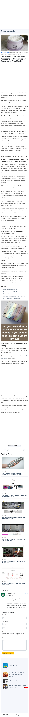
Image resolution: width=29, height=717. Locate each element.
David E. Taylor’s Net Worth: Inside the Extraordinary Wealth (16, 674)
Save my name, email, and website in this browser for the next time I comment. (13, 634)
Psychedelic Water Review (10, 289)
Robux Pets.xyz (13, 665)
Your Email (5, 621)
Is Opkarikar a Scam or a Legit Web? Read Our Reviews (13, 584)
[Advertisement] (14, 14)
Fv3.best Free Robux (14, 681)
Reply (26, 593)
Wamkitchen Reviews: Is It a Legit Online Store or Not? (13, 562)
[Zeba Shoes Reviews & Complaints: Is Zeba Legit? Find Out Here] (13, 507)
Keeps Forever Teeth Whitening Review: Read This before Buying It (14, 495)
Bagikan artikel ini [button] (14, 445)
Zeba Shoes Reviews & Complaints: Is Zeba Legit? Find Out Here (13, 517)
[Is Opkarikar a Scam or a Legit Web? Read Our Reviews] (13, 573)
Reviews (4, 471)
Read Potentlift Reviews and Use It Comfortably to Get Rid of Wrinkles (11, 473)
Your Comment (6, 638)
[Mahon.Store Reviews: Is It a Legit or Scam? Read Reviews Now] (13, 529)
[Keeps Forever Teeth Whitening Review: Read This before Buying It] (13, 484)
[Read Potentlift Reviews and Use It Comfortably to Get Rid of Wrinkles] (13, 463)
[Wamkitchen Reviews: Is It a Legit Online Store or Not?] (13, 551)
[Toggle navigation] (26, 31)
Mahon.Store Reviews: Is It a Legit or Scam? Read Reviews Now (14, 539)
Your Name (5, 615)
